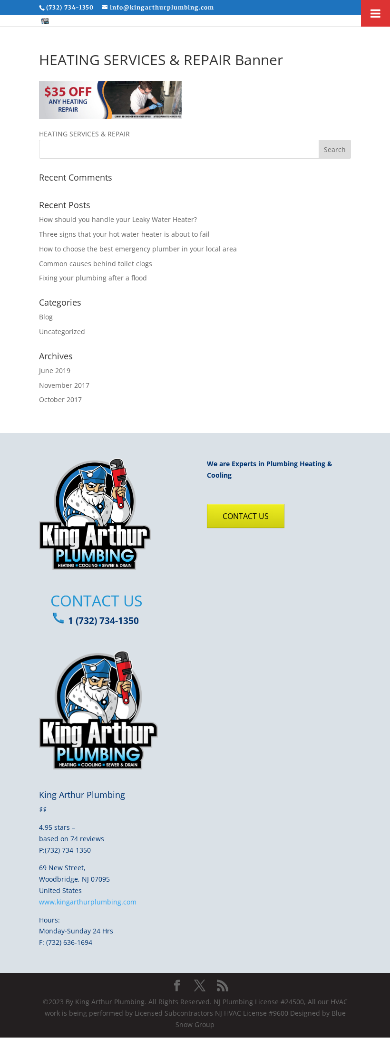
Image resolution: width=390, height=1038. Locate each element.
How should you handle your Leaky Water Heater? (118, 219)
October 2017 (60, 399)
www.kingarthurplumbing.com (87, 901)
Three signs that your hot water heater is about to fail (124, 234)
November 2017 (64, 385)
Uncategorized (62, 331)
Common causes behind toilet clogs (95, 263)
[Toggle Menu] (375, 13)
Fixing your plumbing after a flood (93, 277)
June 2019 (54, 370)
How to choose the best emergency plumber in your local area (138, 248)
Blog (46, 316)
